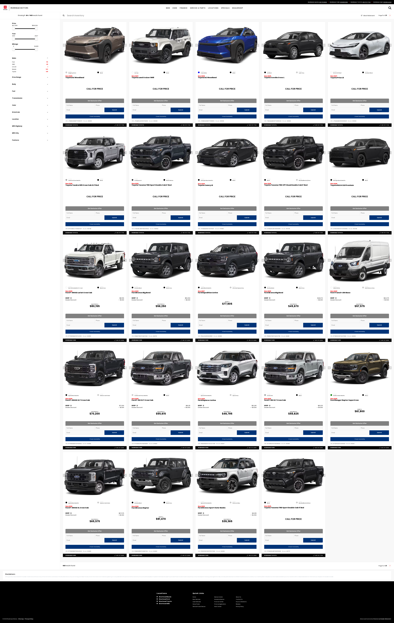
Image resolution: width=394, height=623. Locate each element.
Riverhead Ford (335, 2)
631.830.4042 (387, 2)
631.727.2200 (120, 340)
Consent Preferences (16, 621)
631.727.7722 (367, 2)
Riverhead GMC (378, 2)
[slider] (13, 28)
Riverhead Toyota (356, 2)
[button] (125, 45)
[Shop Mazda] (5, 8)
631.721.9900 (323, 2)
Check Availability (94, 116)
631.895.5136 (344, 2)
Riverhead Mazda (313, 2)
